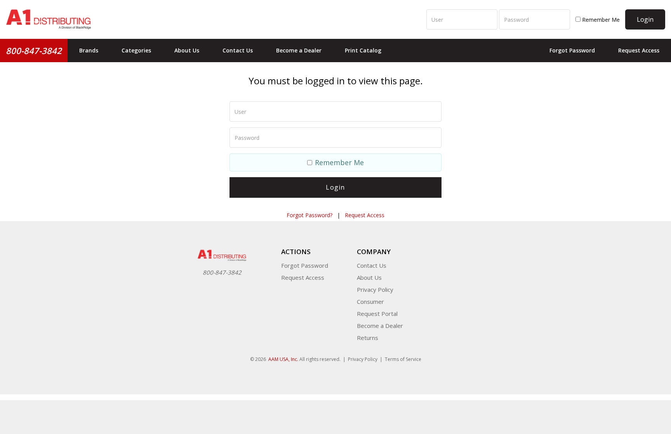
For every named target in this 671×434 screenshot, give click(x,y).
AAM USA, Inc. (283, 359)
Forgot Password (572, 50)
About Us (186, 50)
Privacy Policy (375, 289)
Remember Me (600, 19)
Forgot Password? (309, 215)
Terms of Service (403, 359)
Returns (367, 338)
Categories (136, 50)
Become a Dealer (299, 50)
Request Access (638, 50)
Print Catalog (363, 50)
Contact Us (238, 50)
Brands (88, 50)
